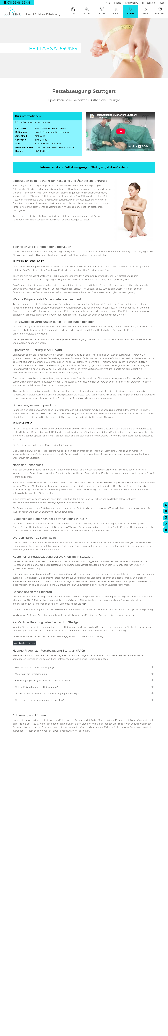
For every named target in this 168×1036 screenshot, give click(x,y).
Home (107, 3)
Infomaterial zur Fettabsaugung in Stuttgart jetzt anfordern (84, 167)
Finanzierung (148, 3)
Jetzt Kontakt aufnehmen (24, 643)
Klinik (73, 13)
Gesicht (102, 13)
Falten (87, 13)
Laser (145, 13)
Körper (130, 13)
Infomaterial (131, 3)
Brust (116, 13)
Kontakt (159, 13)
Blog (162, 3)
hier (84, 603)
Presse (117, 3)
